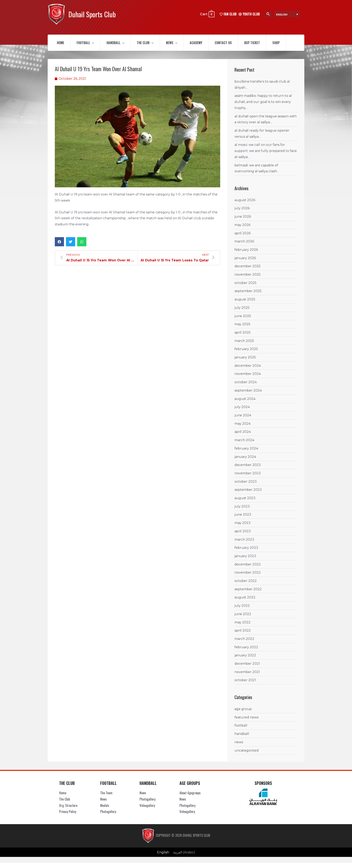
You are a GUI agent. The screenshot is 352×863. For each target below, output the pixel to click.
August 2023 (244, 498)
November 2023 (247, 473)
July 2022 (242, 606)
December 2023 (247, 465)
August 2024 (244, 399)
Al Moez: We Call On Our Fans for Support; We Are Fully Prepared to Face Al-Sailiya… (265, 151)
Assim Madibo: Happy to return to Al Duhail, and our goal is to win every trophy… (263, 102)
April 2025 (242, 332)
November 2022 (247, 572)
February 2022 (246, 647)
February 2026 (246, 250)
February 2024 (246, 448)
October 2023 (245, 481)
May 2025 (242, 324)
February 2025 (246, 349)
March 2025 (244, 341)
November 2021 (247, 672)
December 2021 (247, 664)
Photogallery (108, 811)
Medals (104, 805)
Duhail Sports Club (92, 14)
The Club (143, 42)
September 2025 (248, 291)
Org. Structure (68, 805)
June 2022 (242, 614)
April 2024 (242, 432)
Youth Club (251, 14)
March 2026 (244, 241)
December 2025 (247, 266)
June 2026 (242, 216)
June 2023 (242, 514)
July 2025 (242, 308)
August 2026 (244, 200)
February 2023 (246, 548)
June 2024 (242, 415)
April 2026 (242, 233)
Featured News (246, 717)
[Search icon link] (268, 14)
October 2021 (245, 680)
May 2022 (242, 622)
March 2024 (244, 440)
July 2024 (242, 407)
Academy (196, 42)
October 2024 (245, 382)
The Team (106, 792)
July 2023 (242, 506)
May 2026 (242, 225)
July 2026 (242, 208)
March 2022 (244, 639)
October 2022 (245, 581)
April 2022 (242, 630)
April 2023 (242, 531)
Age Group (243, 709)
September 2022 (248, 589)
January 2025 (245, 357)
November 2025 (247, 274)
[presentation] (92, 43)
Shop (276, 42)
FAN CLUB (229, 14)
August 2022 (244, 597)
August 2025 (244, 299)
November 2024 (247, 374)
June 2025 (242, 316)
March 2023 (244, 539)
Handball (113, 42)
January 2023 (245, 556)
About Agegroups (190, 792)
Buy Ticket (252, 42)
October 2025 (245, 283)
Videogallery (147, 805)
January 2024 (245, 457)
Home (60, 42)
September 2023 (248, 490)
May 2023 (242, 523)
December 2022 (247, 564)
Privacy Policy (67, 811)
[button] (59, 241)
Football (83, 42)
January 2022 (245, 655)
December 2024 (247, 366)
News (169, 42)
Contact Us (223, 42)
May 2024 (242, 423)
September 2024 (248, 390)
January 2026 (245, 258)
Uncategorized (246, 750)
